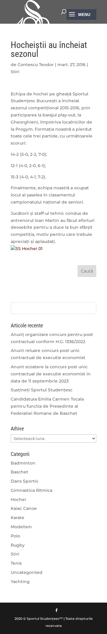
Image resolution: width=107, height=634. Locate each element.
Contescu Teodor (36, 64)
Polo (15, 536)
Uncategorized (27, 572)
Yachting (20, 581)
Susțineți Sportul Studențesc (42, 390)
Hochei (18, 499)
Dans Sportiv (24, 481)
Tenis (16, 563)
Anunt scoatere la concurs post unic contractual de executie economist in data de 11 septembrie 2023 (51, 374)
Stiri (15, 71)
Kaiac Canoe (24, 508)
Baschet (19, 472)
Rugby (18, 545)
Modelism (21, 526)
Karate (17, 517)
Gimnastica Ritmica (31, 490)
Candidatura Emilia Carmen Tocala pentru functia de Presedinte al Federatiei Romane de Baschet (47, 406)
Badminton (23, 463)
